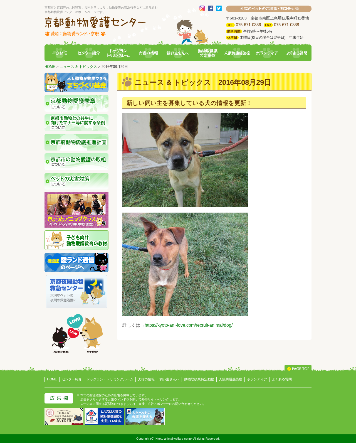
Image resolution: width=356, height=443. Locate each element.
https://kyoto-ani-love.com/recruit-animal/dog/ (189, 325)
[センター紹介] (88, 53)
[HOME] (59, 53)
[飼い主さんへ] (177, 53)
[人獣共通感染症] (237, 53)
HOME (49, 67)
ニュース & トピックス (78, 67)
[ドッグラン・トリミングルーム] (118, 53)
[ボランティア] (267, 53)
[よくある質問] (296, 53)
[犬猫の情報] (148, 53)
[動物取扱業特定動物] (207, 53)
